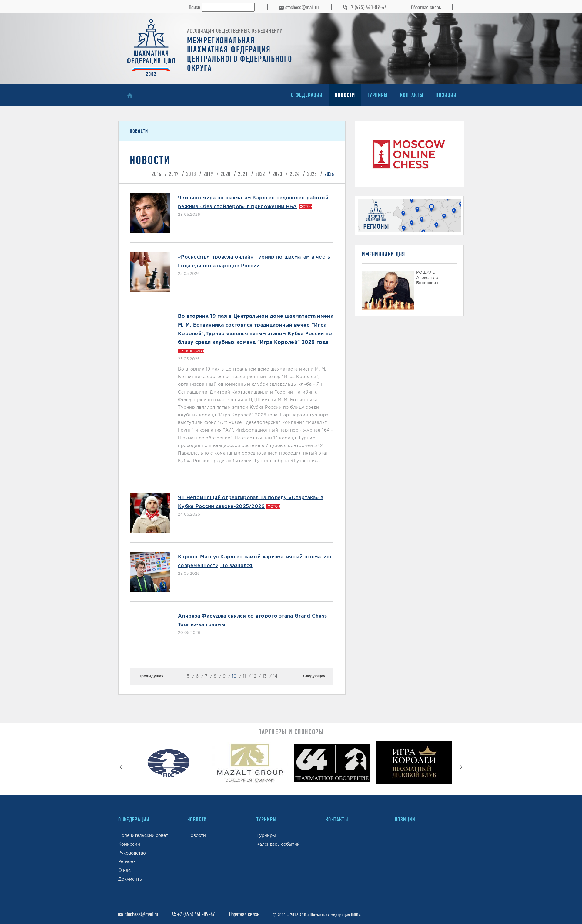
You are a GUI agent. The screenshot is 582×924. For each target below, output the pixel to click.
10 (234, 676)
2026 (329, 174)
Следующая (314, 676)
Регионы (127, 861)
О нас (124, 870)
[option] (168, 764)
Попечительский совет (143, 835)
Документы (130, 879)
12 (254, 676)
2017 (174, 174)
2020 (225, 174)
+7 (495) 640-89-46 (368, 7)
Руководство (132, 853)
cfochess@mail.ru (302, 7)
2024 (294, 174)
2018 (191, 174)
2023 (277, 174)
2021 (243, 174)
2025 (312, 174)
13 (265, 676)
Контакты (411, 95)
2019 (208, 174)
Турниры (377, 95)
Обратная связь (426, 7)
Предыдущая (151, 676)
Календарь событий (278, 844)
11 (244, 676)
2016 (156, 174)
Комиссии (129, 844)
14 (275, 676)
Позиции (446, 95)
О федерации (307, 95)
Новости (345, 95)
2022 (260, 174)
